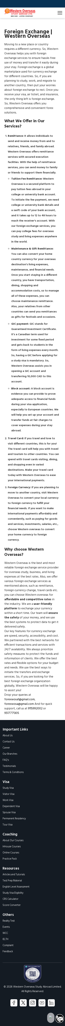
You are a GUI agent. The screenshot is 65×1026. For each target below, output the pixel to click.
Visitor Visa (8, 794)
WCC (5, 933)
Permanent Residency (14, 819)
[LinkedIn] (51, 1002)
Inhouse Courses (12, 847)
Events (6, 927)
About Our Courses (13, 841)
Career (6, 748)
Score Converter (12, 905)
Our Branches (10, 754)
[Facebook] (13, 1002)
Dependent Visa (11, 806)
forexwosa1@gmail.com (19, 699)
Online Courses (11, 853)
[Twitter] (23, 1002)
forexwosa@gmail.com (19, 704)
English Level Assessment (16, 887)
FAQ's (6, 760)
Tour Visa (7, 825)
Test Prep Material (12, 881)
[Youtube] (41, 1002)
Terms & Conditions (13, 772)
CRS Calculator (10, 899)
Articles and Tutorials (14, 875)
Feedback (8, 952)
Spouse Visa (9, 813)
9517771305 (11, 713)
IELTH (5, 939)
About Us (7, 736)
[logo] (19, 13)
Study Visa (8, 788)
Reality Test (9, 921)
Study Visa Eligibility (13, 893)
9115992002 (35, 708)
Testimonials (9, 766)
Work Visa (8, 800)
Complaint (8, 945)
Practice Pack (10, 859)
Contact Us (8, 742)
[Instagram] (32, 1002)
